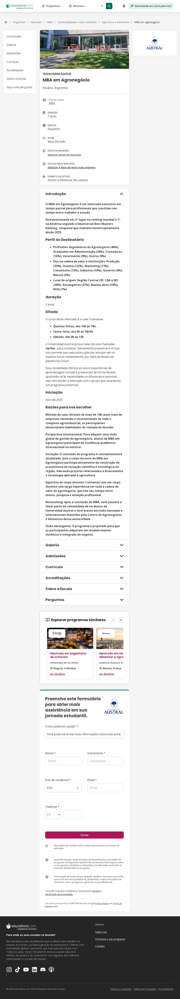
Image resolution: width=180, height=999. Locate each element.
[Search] (109, 6)
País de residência (58, 780)
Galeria (11, 45)
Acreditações (15, 70)
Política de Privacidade (145, 989)
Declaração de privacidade (59, 894)
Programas (53, 6)
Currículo (13, 62)
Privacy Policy (101, 903)
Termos (96, 890)
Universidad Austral (57, 74)
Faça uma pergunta (19, 87)
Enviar (85, 835)
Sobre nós (101, 932)
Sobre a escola (16, 79)
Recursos (78, 6)
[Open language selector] (124, 6)
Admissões (14, 53)
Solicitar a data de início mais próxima (71, 167)
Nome (50, 753)
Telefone (52, 807)
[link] (147, 22)
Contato (100, 946)
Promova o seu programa (110, 939)
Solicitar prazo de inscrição (64, 154)
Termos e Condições (120, 989)
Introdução (14, 36)
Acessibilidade (165, 989)
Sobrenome (96, 753)
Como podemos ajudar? (62, 726)
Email (92, 780)
